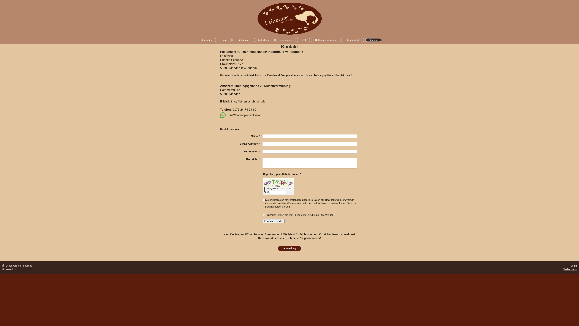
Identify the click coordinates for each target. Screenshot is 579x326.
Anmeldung (289, 248)
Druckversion (13, 265)
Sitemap (27, 265)
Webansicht (570, 269)
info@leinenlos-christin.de (248, 101)
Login (574, 265)
